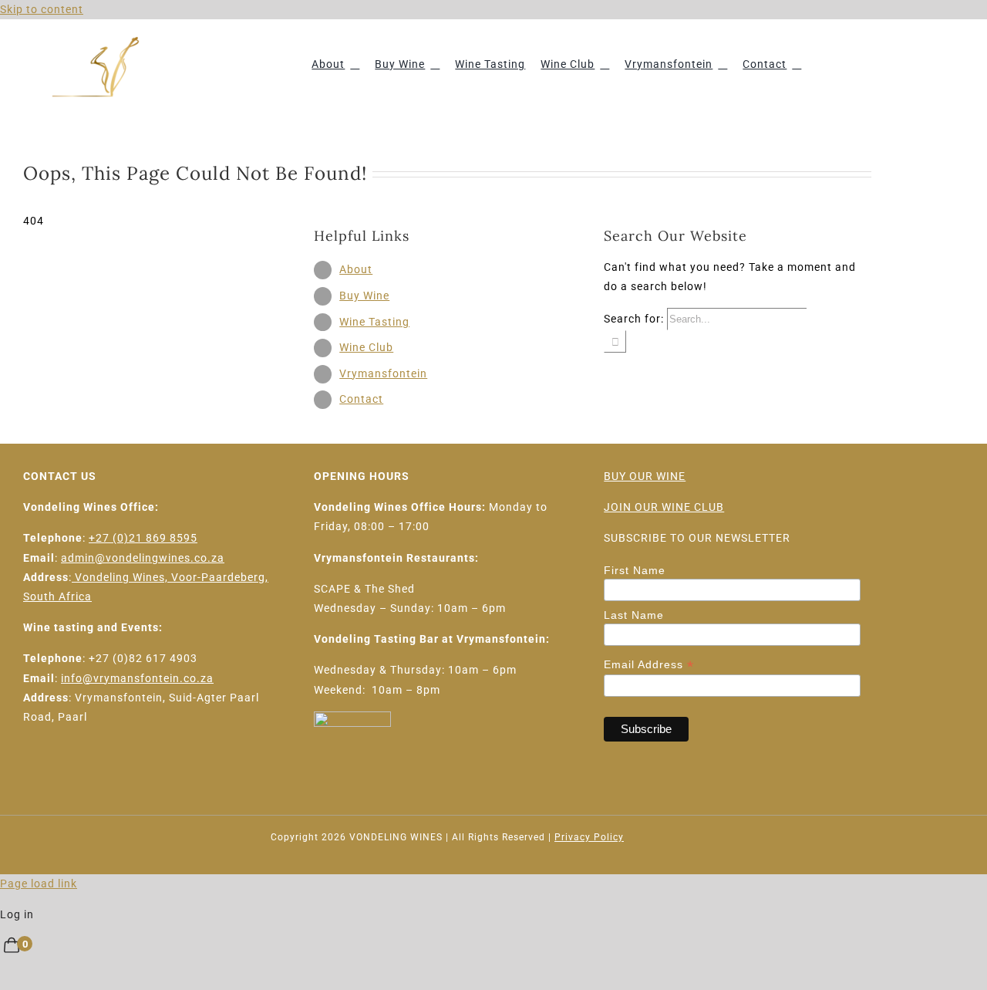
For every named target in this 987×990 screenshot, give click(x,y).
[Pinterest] (103, 773)
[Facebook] (29, 773)
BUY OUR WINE (645, 476)
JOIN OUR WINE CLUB (664, 507)
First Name (634, 570)
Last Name (634, 615)
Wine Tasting (374, 322)
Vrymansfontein (383, 373)
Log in (17, 914)
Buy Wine (364, 295)
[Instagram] (79, 773)
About (355, 269)
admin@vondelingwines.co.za (142, 558)
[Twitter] (54, 773)
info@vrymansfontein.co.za (137, 678)
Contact (361, 399)
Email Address (649, 664)
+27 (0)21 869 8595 (143, 538)
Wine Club (366, 347)
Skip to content (41, 9)
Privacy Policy (589, 837)
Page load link (38, 883)
